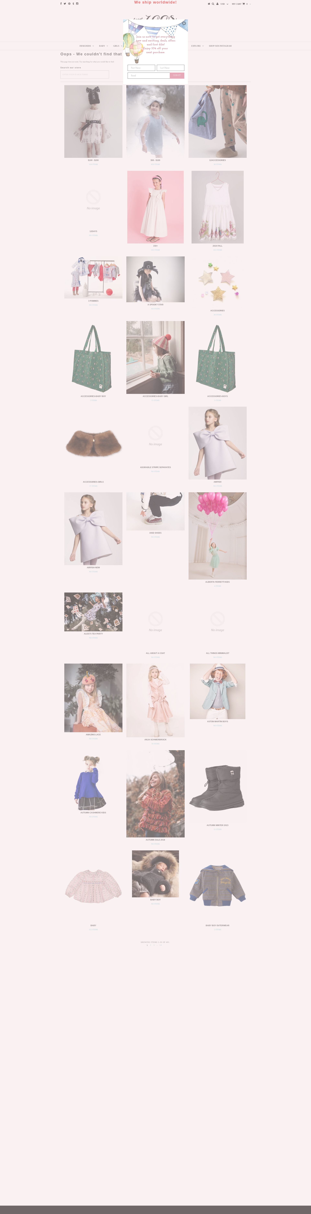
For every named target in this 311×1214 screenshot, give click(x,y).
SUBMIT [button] (177, 75)
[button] (184, 23)
